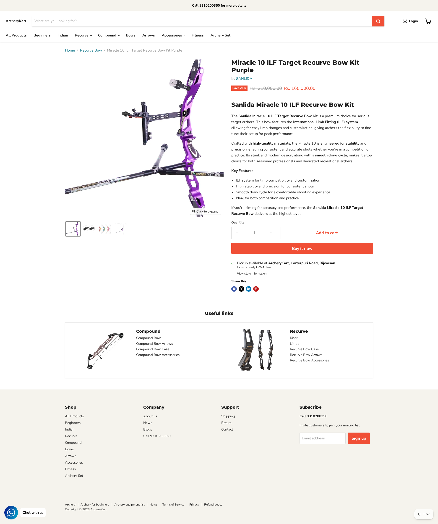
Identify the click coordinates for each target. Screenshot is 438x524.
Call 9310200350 (157, 436)
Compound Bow (148, 338)
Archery (70, 505)
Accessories (172, 35)
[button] (73, 229)
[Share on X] (241, 289)
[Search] (378, 21)
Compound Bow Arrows (154, 343)
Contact (227, 429)
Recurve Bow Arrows (306, 355)
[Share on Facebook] (234, 289)
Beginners (42, 35)
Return (226, 422)
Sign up (359, 438)
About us (150, 416)
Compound (107, 35)
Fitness (198, 35)
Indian (62, 35)
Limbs (294, 343)
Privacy (194, 505)
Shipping (228, 416)
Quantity (237, 222)
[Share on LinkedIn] (248, 289)
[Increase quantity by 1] (271, 233)
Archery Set (220, 35)
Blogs (147, 429)
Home (70, 50)
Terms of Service (173, 505)
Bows (131, 35)
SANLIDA (244, 78)
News (147, 422)
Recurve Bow (91, 50)
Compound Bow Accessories (158, 355)
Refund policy (213, 505)
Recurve (82, 35)
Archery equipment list (129, 505)
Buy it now (302, 248)
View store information (251, 273)
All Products (16, 35)
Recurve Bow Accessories (309, 360)
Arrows (148, 35)
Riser (293, 338)
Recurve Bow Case (304, 349)
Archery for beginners (95, 505)
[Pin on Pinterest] (256, 289)
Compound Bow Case (152, 349)
